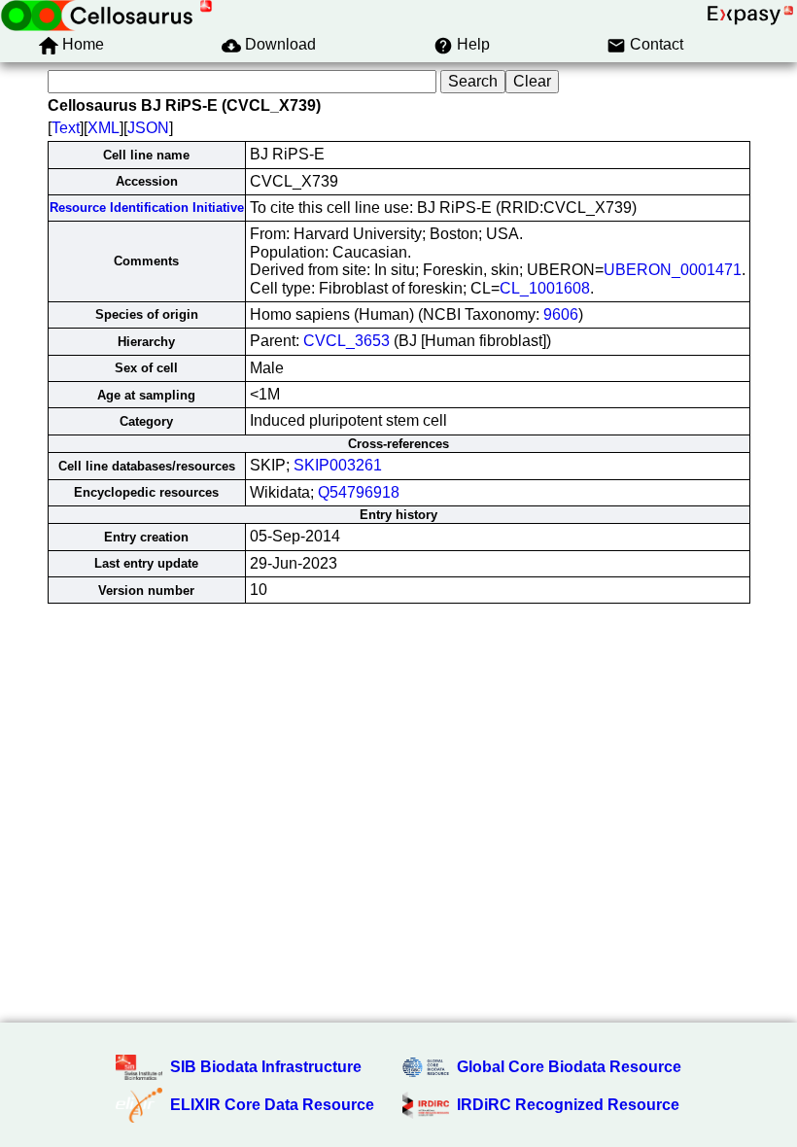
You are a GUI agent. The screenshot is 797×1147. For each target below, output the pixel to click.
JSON (148, 128)
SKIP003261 (338, 465)
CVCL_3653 (346, 340)
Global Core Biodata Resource (569, 1067)
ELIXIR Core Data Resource (272, 1104)
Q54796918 (358, 492)
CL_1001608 (545, 288)
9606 (560, 314)
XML (103, 128)
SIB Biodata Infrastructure (266, 1067)
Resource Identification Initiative (147, 207)
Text (66, 128)
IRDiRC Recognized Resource (568, 1104)
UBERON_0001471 (673, 269)
